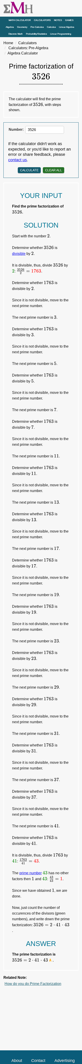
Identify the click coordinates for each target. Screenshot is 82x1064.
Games (69, 20)
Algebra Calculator (23, 53)
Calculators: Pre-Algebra (28, 48)
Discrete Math (15, 34)
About (16, 1060)
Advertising (64, 1060)
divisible (19, 254)
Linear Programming (60, 34)
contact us (17, 160)
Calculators (42, 20)
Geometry (22, 27)
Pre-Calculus (37, 27)
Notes (58, 20)
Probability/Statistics (36, 34)
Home (8, 43)
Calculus (51, 27)
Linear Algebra (66, 27)
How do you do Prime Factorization (33, 984)
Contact (38, 1060)
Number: (16, 129)
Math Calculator (20, 20)
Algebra (10, 27)
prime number (30, 873)
